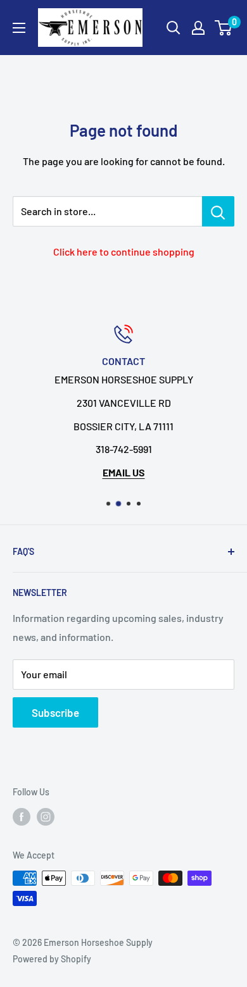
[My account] (198, 28)
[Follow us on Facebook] (21, 816)
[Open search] (173, 28)
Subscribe (55, 712)
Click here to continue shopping (123, 251)
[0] (224, 27)
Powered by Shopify (52, 958)
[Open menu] (19, 28)
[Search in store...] (218, 211)
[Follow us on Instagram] (45, 816)
